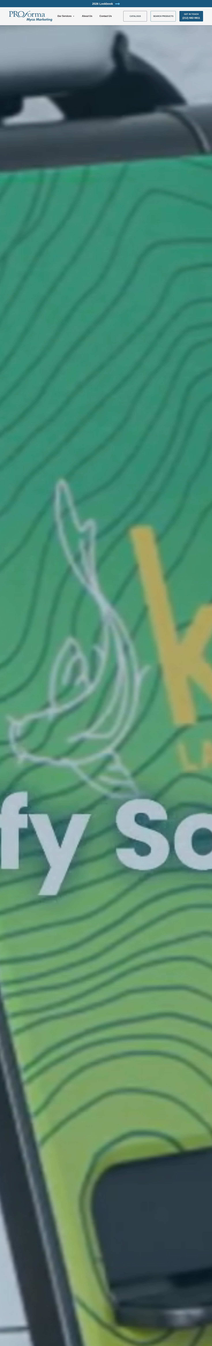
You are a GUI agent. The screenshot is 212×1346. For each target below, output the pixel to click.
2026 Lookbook (103, 3)
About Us (87, 16)
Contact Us (106, 16)
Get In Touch (191, 16)
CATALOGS (135, 16)
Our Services (64, 16)
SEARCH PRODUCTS (163, 16)
